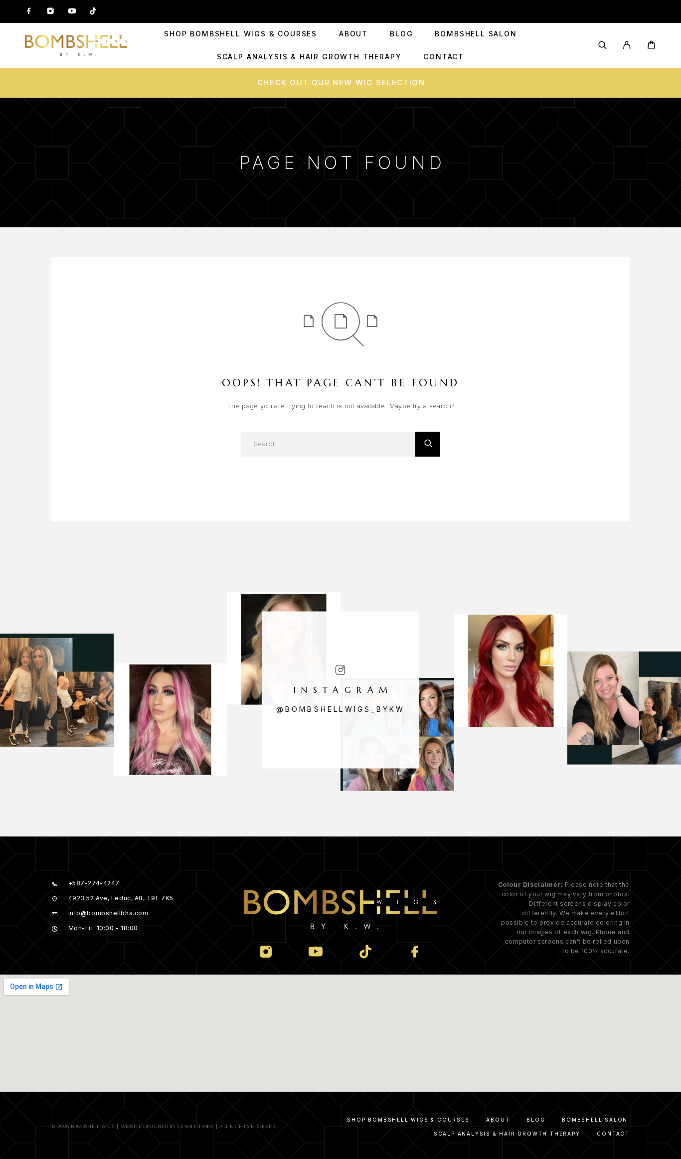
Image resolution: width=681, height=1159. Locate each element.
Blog (401, 34)
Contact (443, 57)
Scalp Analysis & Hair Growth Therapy (309, 57)
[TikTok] (93, 11)
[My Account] (627, 45)
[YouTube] (72, 11)
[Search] (602, 45)
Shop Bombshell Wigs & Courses (240, 34)
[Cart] (651, 46)
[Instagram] (50, 11)
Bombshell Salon (475, 34)
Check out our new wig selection (341, 82)
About (353, 34)
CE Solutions (195, 1126)
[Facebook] (29, 11)
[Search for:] (328, 444)
